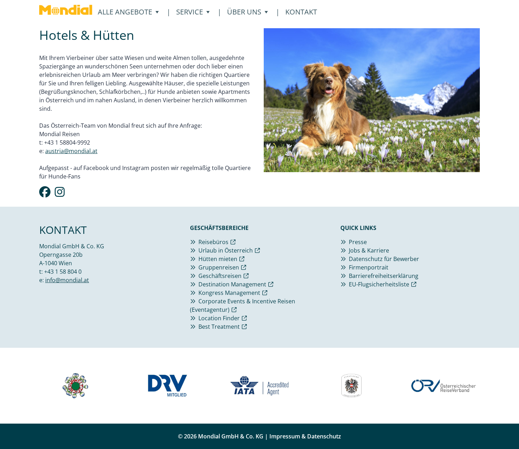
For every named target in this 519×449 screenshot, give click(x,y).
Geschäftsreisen (219, 276)
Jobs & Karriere (369, 250)
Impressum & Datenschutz (305, 436)
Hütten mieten (217, 259)
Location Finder (219, 318)
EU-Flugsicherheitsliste (379, 284)
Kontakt (301, 12)
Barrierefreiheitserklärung (383, 276)
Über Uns (247, 12)
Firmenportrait (368, 267)
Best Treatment (219, 326)
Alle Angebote (128, 12)
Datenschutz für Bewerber (384, 259)
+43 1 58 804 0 (63, 271)
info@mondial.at (67, 280)
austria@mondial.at (71, 151)
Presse (358, 242)
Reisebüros (213, 242)
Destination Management (232, 284)
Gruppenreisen (218, 267)
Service (193, 12)
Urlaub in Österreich (225, 250)
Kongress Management (229, 293)
